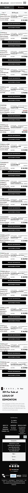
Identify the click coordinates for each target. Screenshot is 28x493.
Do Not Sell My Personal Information (15, 481)
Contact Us (5, 480)
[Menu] (24, 3)
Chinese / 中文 (5, 431)
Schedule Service (22, 428)
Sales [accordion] (13, 454)
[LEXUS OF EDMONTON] (11, 3)
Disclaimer (22, 432)
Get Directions (14, 417)
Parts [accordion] (13, 459)
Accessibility (12, 480)
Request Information (14, 23)
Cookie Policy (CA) (22, 433)
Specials (5, 427)
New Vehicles (13, 427)
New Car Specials (13, 429)
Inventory (13, 425)
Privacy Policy (19, 480)
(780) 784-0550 (16, 449)
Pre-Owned (13, 428)
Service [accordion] (14, 456)
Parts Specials (22, 429)
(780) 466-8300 (15, 447)
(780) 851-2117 (15, 451)
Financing (5, 429)
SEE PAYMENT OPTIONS (14, 27)
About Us (5, 425)
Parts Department (22, 427)
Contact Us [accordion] (13, 440)
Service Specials (22, 431)
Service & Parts (22, 425)
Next (21, 389)
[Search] (25, 436)
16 (18, 389)
